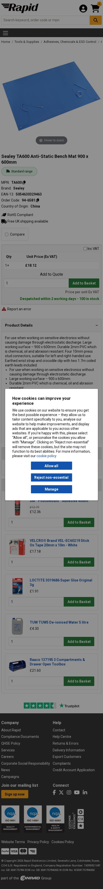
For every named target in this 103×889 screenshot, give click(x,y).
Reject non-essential (51, 477)
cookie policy (46, 456)
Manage (51, 489)
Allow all (51, 466)
